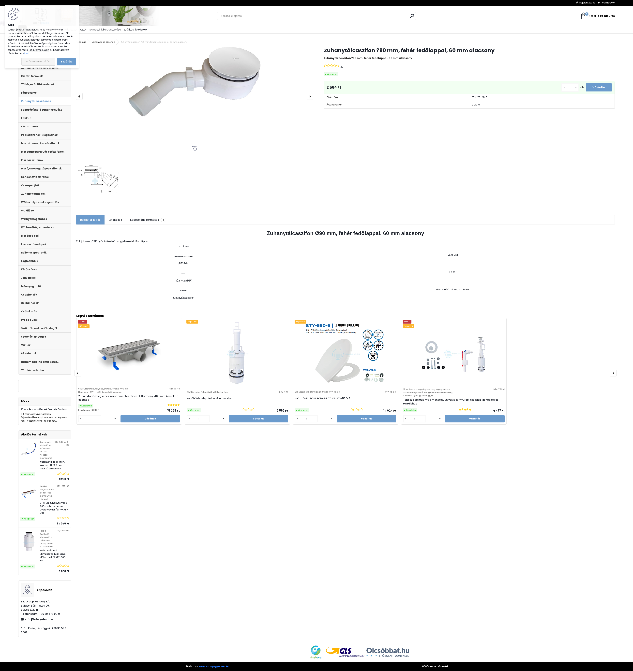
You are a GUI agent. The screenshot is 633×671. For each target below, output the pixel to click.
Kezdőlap (81, 42)
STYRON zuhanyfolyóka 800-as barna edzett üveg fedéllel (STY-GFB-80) (54, 508)
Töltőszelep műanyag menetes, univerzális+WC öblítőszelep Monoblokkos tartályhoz (450, 401)
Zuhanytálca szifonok (103, 42)
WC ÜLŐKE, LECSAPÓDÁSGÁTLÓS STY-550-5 (322, 398)
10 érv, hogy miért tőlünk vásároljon (44, 409)
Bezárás (66, 61)
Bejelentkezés (587, 2)
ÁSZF (83, 29)
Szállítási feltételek (135, 29)
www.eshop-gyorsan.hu (214, 666)
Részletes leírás (90, 220)
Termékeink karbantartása (105, 29)
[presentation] (79, 96)
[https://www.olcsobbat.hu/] (387, 649)
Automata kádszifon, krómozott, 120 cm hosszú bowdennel (52, 465)
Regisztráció (608, 2)
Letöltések (115, 220)
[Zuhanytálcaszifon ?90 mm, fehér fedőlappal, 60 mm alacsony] (194, 82)
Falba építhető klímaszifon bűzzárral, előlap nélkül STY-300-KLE (53, 555)
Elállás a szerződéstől (435, 666)
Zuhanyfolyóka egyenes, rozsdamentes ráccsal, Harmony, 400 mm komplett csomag (128, 398)
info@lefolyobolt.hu (39, 619)
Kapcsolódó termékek (147, 220)
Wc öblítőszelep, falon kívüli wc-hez (209, 398)
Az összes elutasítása (38, 61)
